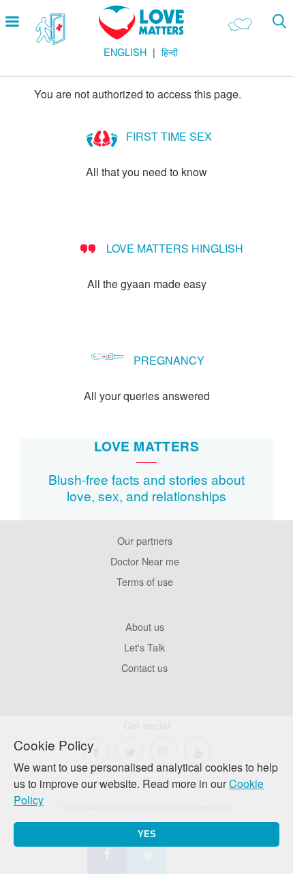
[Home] (141, 35)
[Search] (279, 21)
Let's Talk (144, 647)
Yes (147, 834)
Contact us (144, 667)
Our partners (144, 540)
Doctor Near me (144, 561)
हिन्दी (169, 51)
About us (144, 626)
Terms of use (145, 581)
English (125, 51)
